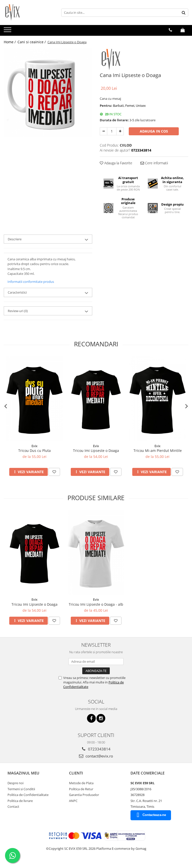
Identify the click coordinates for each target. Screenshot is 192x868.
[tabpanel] (48, 92)
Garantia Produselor (84, 794)
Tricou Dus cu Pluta (34, 450)
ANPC (73, 800)
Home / (10, 42)
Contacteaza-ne (154, 815)
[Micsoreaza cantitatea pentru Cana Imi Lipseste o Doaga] (103, 131)
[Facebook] (91, 718)
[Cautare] (183, 13)
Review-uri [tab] (18, 311)
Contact (13, 806)
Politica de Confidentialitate (28, 794)
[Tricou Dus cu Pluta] (34, 398)
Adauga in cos (154, 131)
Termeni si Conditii (21, 789)
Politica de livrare (20, 800)
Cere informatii (156, 163)
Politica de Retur (81, 789)
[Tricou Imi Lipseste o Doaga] (96, 398)
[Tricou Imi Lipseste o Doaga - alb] (96, 552)
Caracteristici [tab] (17, 292)
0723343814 (98, 748)
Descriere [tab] (15, 239)
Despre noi (16, 783)
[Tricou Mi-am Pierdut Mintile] (157, 398)
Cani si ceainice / (32, 42)
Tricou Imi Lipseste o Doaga (96, 450)
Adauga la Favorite (117, 163)
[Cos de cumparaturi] (182, 30)
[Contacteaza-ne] (170, 30)
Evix (35, 446)
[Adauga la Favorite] (54, 472)
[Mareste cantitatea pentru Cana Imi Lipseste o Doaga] (120, 131)
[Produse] (8, 31)
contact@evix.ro (98, 755)
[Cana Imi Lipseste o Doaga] (48, 92)
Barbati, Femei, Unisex (129, 105)
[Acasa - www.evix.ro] (29, 12)
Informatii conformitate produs (31, 281)
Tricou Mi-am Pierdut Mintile (158, 450)
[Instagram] (100, 718)
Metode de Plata (81, 783)
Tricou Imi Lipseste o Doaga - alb (96, 604)
